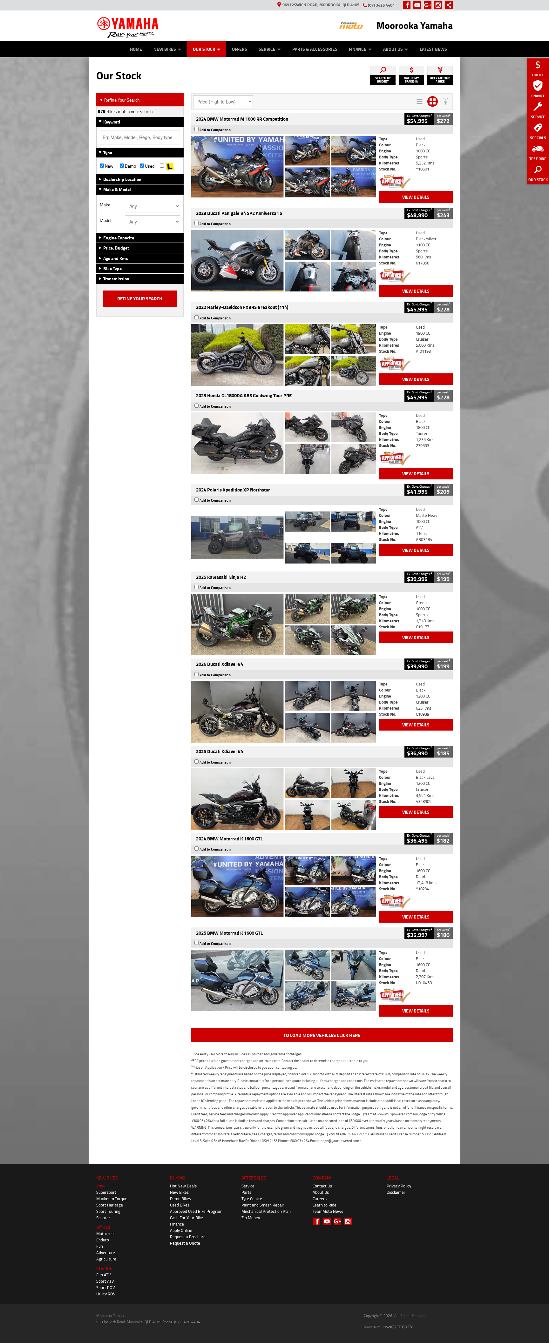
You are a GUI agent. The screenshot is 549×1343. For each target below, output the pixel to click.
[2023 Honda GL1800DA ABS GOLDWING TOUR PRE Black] (283, 443)
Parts (246, 1192)
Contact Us (322, 1186)
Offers (239, 49)
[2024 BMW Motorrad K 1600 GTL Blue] (283, 886)
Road (100, 1186)
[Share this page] (447, 5)
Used (149, 166)
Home (136, 49)
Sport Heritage (109, 1205)
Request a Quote (185, 1243)
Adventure (105, 1252)
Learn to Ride (324, 1205)
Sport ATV (105, 1281)
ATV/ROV (104, 1268)
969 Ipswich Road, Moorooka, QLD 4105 (320, 5)
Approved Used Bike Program (196, 1211)
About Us (393, 49)
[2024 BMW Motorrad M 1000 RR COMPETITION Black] (283, 166)
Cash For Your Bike (186, 1217)
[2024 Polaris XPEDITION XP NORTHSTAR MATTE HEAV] (283, 537)
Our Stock (204, 49)
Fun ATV (103, 1275)
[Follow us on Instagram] (439, 5)
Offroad (103, 1227)
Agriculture (106, 1259)
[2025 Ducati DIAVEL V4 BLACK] (283, 712)
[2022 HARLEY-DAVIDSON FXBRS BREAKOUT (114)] (283, 355)
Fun (99, 1246)
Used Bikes (179, 1205)
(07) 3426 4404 (381, 5)
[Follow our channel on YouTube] (418, 5)
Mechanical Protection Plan (266, 1211)
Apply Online (181, 1230)
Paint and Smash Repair (262, 1205)
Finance (357, 49)
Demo (130, 166)
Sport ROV (105, 1287)
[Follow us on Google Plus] (429, 5)
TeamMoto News (328, 1211)
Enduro (102, 1240)
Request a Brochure (188, 1236)
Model (105, 220)
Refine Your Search (119, 100)
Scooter (103, 1217)
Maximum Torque (111, 1198)
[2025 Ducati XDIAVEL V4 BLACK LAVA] (283, 799)
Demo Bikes (180, 1198)
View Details (416, 197)
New (108, 166)
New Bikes (164, 49)
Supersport (106, 1192)
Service (267, 49)
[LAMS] (170, 166)
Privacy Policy (399, 1186)
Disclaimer (396, 1192)
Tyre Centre (251, 1198)
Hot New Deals (183, 1186)
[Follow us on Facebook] (408, 5)
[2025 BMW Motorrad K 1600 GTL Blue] (283, 980)
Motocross (105, 1233)
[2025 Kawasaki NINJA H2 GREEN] (283, 624)
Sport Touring (108, 1211)
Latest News (433, 49)
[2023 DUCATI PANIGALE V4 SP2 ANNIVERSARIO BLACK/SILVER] (283, 260)
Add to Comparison (215, 129)
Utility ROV (106, 1294)
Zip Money (250, 1217)
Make (105, 205)
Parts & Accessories (314, 49)
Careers (320, 1198)
